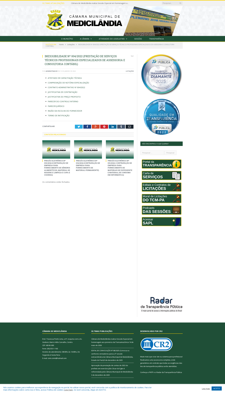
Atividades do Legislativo (112, 39)
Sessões (138, 39)
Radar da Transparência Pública (169, 372)
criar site (156, 356)
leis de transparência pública (151, 366)
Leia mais (68, 389)
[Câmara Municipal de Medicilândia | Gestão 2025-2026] (112, 20)
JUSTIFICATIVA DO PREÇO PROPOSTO (64, 97)
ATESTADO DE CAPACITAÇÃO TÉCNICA (65, 78)
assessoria (158, 360)
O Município (67, 39)
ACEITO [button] (216, 388)
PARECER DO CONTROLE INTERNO (63, 101)
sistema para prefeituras (172, 356)
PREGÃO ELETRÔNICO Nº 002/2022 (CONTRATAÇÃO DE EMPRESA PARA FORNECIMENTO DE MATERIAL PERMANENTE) (88, 165)
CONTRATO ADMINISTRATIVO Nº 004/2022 (66, 87)
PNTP (151, 372)
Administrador (51, 71)
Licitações (130, 71)
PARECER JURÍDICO (56, 106)
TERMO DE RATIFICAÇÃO (59, 115)
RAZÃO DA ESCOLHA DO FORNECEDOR (65, 111)
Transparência (156, 39)
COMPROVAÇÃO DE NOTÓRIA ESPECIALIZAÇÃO (68, 82)
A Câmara (84, 39)
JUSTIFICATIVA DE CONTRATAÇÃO (62, 92)
